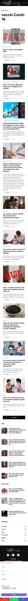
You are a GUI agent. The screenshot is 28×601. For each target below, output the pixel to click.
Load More (14, 417)
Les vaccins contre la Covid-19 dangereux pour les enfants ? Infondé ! (14, 251)
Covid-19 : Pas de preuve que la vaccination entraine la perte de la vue (14, 399)
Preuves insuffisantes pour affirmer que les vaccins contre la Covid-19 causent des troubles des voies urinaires (12, 167)
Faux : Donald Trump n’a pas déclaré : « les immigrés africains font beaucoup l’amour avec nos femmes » (17, 453)
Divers (3, 532)
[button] (2, 3)
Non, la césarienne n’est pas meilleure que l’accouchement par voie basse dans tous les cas (17, 442)
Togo (9, 46)
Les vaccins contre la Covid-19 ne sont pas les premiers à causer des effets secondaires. (14, 363)
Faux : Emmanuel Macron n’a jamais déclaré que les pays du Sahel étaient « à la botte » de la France (17, 464)
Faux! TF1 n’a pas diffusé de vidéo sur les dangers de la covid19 (13, 86)
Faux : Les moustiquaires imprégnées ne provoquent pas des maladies (16, 490)
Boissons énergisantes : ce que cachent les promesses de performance (17, 513)
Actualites (5, 46)
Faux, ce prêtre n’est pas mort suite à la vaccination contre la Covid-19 (13, 289)
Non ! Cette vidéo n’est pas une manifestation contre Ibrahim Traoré (16, 475)
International (16, 120)
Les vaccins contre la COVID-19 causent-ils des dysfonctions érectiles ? (13, 216)
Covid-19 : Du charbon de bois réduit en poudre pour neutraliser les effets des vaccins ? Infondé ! (13, 326)
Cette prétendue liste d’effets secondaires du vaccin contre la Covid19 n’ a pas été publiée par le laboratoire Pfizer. (13, 126)
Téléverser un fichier (5, 586)
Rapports (3, 537)
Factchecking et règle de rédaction (13, 561)
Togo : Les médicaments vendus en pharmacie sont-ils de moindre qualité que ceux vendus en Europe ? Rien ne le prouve (17, 501)
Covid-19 (10, 120)
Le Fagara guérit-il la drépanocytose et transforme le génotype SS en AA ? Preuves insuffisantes (17, 431)
